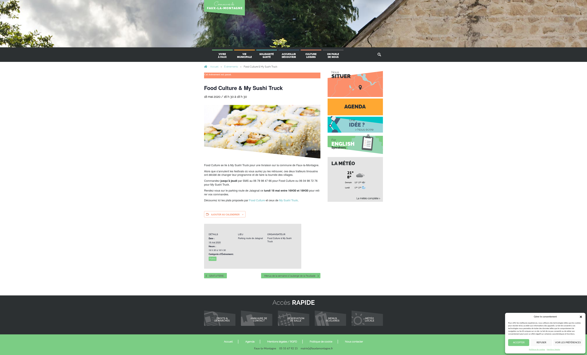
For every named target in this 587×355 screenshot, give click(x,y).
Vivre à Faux (222, 56)
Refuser (541, 342)
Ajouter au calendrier (225, 214)
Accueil (214, 66)
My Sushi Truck (288, 200)
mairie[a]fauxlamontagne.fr (317, 348)
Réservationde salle (295, 319)
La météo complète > (368, 198)
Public (212, 258)
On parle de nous (333, 56)
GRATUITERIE (216, 275)
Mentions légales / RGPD (282, 341)
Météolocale (369, 319)
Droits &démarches (222, 319)
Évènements (231, 66)
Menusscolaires (333, 319)
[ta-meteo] (355, 179)
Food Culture (257, 200)
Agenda (250, 341)
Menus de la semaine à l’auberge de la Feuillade (290, 275)
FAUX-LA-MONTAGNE (225, 8)
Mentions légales (553, 349)
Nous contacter (354, 341)
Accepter (518, 342)
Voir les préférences (568, 342)
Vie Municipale (244, 56)
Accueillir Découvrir (289, 56)
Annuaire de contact (259, 319)
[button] (580, 316)
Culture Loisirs (311, 56)
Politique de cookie (321, 341)
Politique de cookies (537, 349)
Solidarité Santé (266, 56)
